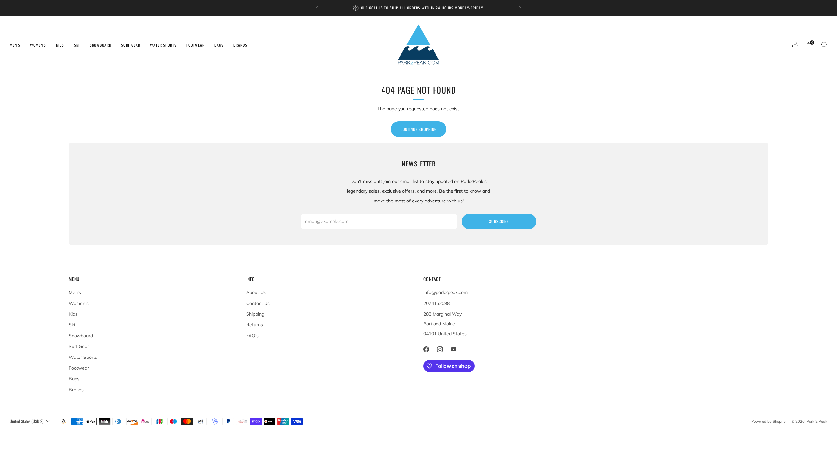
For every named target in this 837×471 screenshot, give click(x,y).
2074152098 (436, 303)
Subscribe (499, 221)
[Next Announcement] (520, 8)
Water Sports (163, 45)
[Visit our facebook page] (426, 349)
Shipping (255, 314)
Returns (254, 325)
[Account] (795, 44)
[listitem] (418, 8)
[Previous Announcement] (316, 8)
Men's (15, 45)
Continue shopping (418, 129)
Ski (77, 45)
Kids (60, 45)
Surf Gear (130, 45)
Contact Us (258, 303)
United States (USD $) (26, 421)
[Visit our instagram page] (440, 349)
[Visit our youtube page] (453, 349)
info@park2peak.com (445, 292)
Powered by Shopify (768, 421)
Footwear (195, 45)
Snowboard (100, 45)
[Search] (824, 44)
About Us (256, 292)
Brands (240, 45)
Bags (219, 45)
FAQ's (252, 336)
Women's (38, 45)
